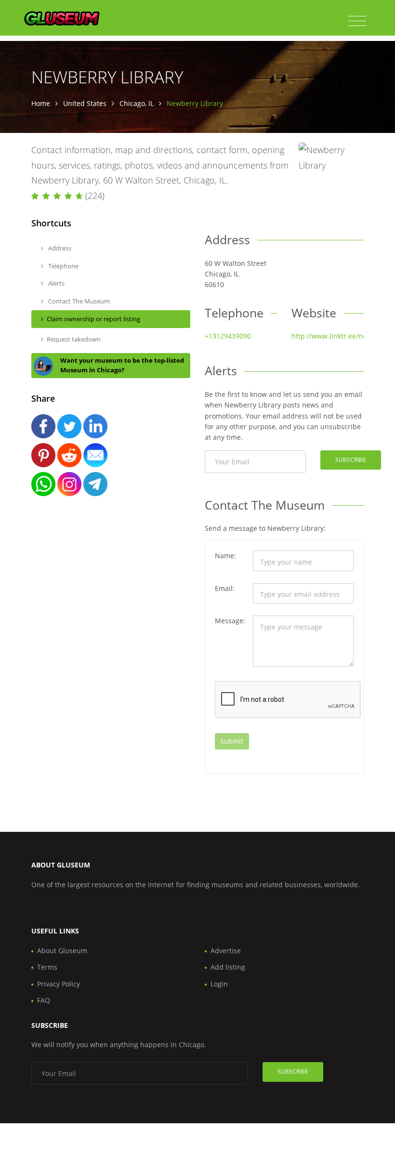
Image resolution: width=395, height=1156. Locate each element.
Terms (47, 967)
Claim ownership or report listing (93, 319)
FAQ (43, 1000)
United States (84, 103)
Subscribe (350, 460)
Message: (230, 620)
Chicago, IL (136, 103)
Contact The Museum (78, 301)
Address (59, 248)
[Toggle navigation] (357, 21)
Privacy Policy (58, 983)
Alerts (56, 283)
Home (40, 103)
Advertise (226, 950)
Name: (225, 555)
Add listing (228, 967)
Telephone (63, 266)
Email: (225, 588)
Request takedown (74, 339)
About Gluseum (62, 950)
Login (219, 983)
